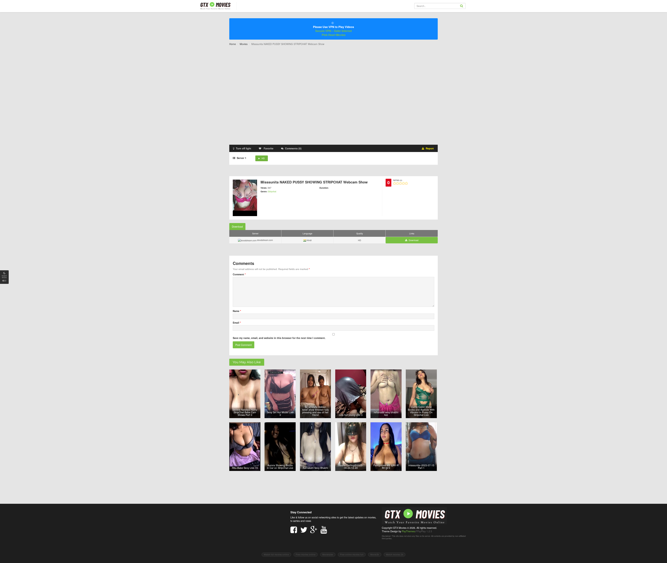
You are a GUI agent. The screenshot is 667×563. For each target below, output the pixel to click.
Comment (239, 274)
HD (263, 158)
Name (237, 311)
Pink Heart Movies (333, 35)
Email (237, 322)
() (293, 148)
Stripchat (272, 191)
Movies (244, 44)
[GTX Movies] (215, 5)
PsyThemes (408, 531)
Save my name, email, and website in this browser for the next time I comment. (279, 338)
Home (232, 44)
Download (237, 226)
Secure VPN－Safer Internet (333, 31)
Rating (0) (397, 180)
